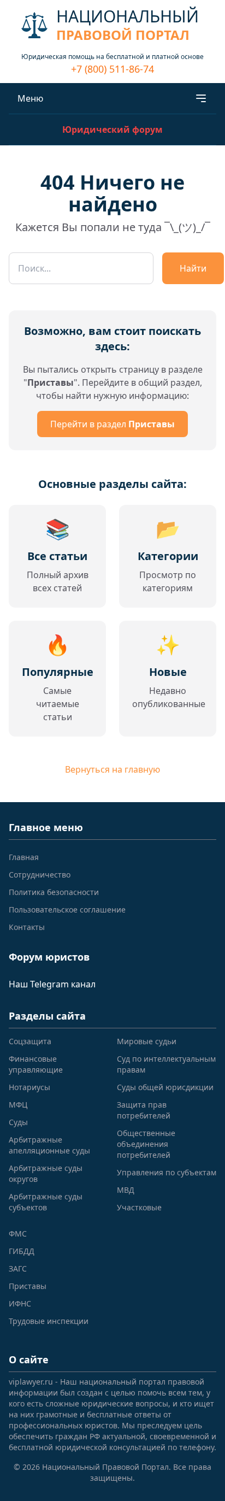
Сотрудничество (39, 874)
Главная (24, 857)
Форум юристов (49, 956)
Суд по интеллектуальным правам (166, 1064)
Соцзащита (30, 1041)
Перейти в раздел (112, 424)
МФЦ (18, 1104)
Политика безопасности (54, 892)
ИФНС (20, 1303)
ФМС (18, 1233)
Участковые (139, 1207)
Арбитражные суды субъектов (45, 1201)
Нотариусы (29, 1087)
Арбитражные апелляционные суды (49, 1145)
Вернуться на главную (112, 769)
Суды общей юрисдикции (165, 1087)
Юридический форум (112, 129)
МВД (125, 1190)
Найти (193, 268)
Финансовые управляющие (36, 1064)
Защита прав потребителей (143, 1110)
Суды (18, 1122)
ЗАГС (18, 1268)
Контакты (27, 927)
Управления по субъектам (166, 1172)
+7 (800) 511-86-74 (112, 68)
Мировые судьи (146, 1041)
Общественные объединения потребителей (146, 1144)
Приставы (27, 1286)
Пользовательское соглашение (67, 909)
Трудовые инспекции (48, 1321)
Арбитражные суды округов (45, 1173)
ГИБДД (21, 1251)
